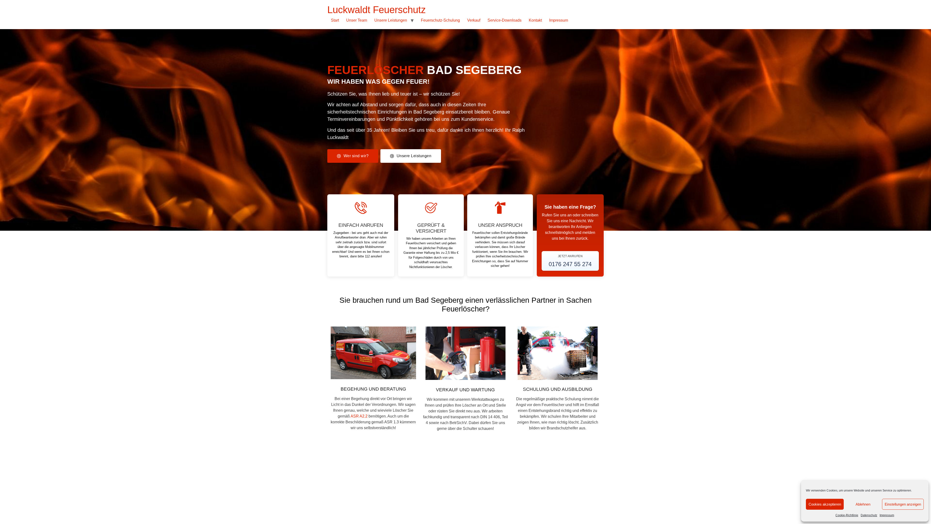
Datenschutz (869, 515)
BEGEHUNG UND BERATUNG (373, 389)
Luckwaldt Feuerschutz (376, 9)
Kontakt (535, 20)
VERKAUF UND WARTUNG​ (465, 389)
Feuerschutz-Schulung (440, 20)
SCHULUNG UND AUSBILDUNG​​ (557, 389)
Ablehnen (863, 504)
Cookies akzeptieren (825, 504)
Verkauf (473, 20)
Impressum (887, 515)
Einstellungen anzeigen (903, 504)
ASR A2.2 (360, 416)
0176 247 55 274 (570, 264)
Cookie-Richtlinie (846, 515)
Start (335, 20)
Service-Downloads (505, 20)
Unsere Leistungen (390, 20)
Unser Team (356, 20)
